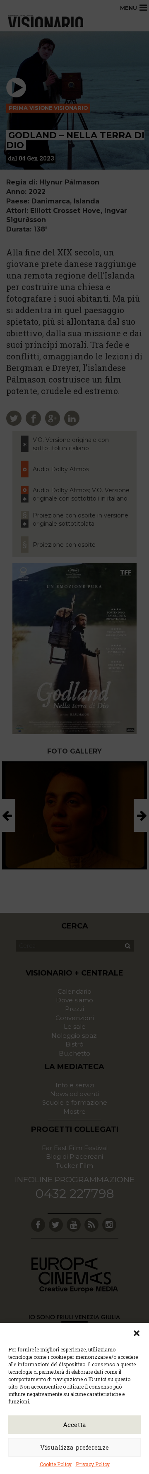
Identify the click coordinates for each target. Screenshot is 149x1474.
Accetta (74, 1424)
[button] (136, 1333)
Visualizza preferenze (74, 1447)
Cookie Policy (56, 1464)
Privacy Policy (93, 1464)
